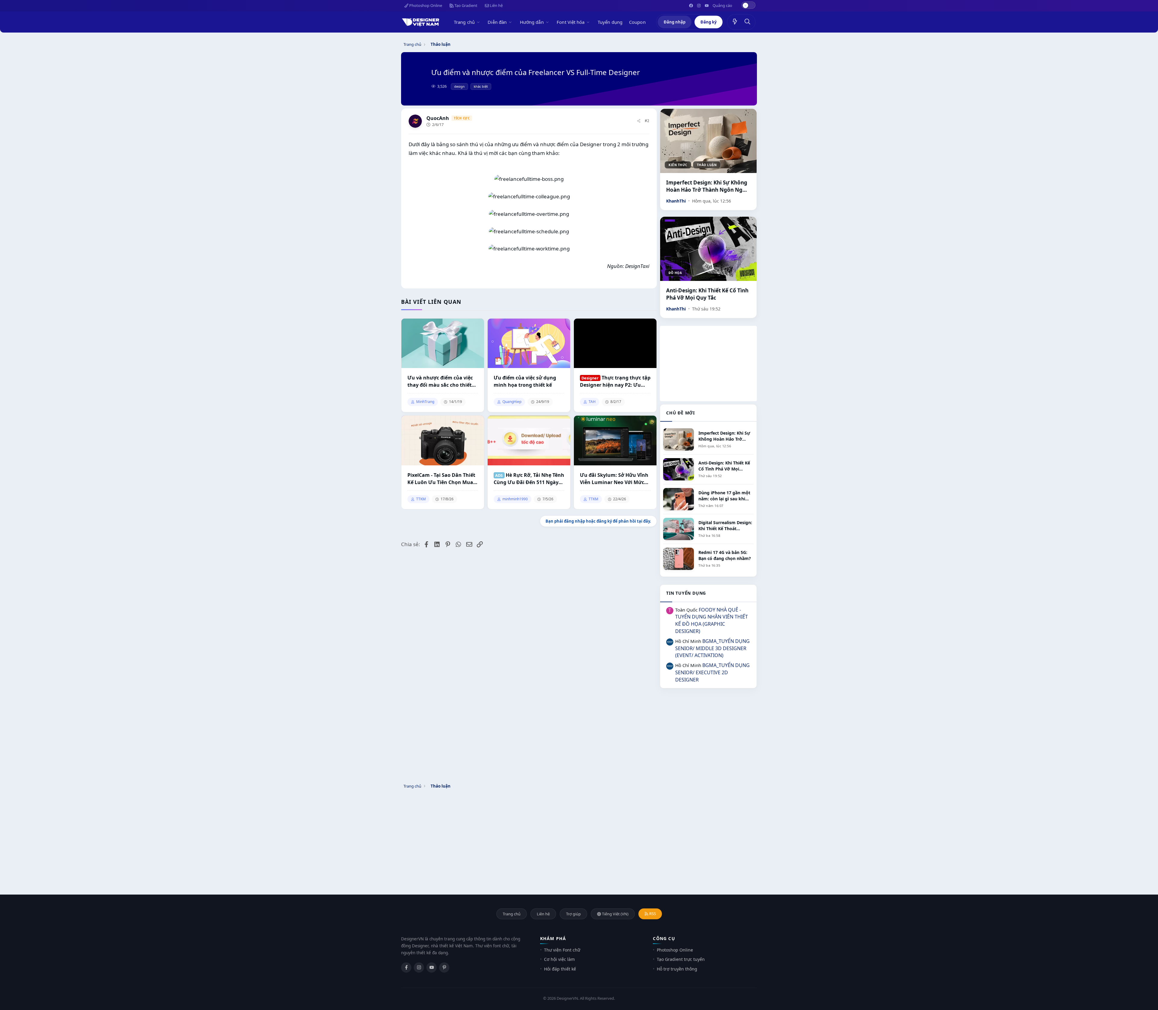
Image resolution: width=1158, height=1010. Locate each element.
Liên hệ (496, 5)
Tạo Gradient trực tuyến (681, 959)
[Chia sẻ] (639, 121)
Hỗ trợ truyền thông (677, 969)
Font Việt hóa (570, 22)
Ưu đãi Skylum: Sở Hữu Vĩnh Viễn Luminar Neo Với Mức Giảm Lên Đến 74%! (614, 479)
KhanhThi (676, 201)
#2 (647, 120)
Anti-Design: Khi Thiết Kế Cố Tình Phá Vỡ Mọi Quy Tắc (707, 294)
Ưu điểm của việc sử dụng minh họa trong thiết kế (525, 381)
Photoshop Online (425, 5)
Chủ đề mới (680, 413)
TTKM (421, 499)
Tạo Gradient (465, 5)
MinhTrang (425, 401)
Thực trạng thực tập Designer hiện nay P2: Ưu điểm (615, 381)
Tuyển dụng (610, 22)
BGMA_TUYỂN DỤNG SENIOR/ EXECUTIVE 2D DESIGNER (712, 672)
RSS (652, 913)
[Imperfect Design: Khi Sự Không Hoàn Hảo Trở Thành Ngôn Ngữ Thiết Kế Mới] (708, 141)
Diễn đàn (497, 22)
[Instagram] (419, 967)
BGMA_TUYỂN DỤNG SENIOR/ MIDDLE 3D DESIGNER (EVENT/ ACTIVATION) (712, 648)
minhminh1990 (515, 499)
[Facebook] (406, 967)
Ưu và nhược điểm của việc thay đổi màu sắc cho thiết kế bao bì (440, 381)
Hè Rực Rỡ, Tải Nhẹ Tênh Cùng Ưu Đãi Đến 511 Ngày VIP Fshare (529, 479)
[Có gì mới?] (735, 22)
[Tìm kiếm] (747, 22)
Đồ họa (675, 273)
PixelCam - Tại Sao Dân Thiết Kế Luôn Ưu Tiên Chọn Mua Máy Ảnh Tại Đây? (441, 479)
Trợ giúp (573, 914)
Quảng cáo (722, 5)
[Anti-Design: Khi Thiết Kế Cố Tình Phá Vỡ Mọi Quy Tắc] (708, 249)
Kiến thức (678, 165)
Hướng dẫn (532, 22)
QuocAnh (437, 118)
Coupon (637, 22)
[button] (479, 22)
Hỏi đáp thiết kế (560, 969)
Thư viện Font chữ (562, 950)
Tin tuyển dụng (686, 593)
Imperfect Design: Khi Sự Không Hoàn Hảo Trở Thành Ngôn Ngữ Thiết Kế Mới (706, 186)
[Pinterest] (444, 967)
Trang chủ (464, 22)
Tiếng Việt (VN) (614, 914)
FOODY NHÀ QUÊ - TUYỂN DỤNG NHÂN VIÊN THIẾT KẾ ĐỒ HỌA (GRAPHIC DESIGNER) (711, 620)
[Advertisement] (708, 363)
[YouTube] (431, 967)
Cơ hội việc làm (559, 959)
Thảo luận (707, 165)
